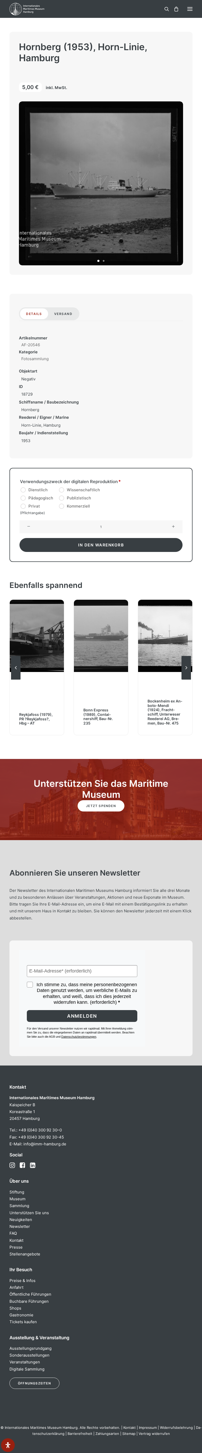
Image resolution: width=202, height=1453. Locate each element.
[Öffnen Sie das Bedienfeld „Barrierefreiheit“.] (8, 1445)
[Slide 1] (98, 261)
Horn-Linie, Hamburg (40, 425)
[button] (190, 9)
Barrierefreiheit (80, 1433)
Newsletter (19, 1226)
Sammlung (19, 1205)
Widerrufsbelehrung (176, 1427)
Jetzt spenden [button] (101, 806)
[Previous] (15, 679)
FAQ (13, 1233)
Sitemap (128, 1433)
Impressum (148, 1427)
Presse (16, 1247)
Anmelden (82, 1016)
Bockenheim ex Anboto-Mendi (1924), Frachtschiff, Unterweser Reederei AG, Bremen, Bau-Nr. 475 (165, 712)
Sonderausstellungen (29, 1355)
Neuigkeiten (20, 1219)
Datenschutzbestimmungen (78, 1036)
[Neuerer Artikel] (186, 679)
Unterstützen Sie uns (29, 1212)
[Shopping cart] (174, 9)
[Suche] (164, 9)
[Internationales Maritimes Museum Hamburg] (35, 8)
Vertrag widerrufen (154, 1433)
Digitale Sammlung (26, 1369)
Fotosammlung (35, 358)
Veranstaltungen (24, 1361)
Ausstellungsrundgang (30, 1348)
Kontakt (16, 1240)
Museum (17, 1198)
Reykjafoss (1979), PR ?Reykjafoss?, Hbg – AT (36, 718)
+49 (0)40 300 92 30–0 (40, 1130)
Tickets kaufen (23, 1321)
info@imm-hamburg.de (44, 1143)
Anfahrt (16, 1287)
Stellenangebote (24, 1254)
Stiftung (16, 1192)
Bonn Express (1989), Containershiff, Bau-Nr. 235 (98, 716)
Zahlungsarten (107, 1433)
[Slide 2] (103, 261)
